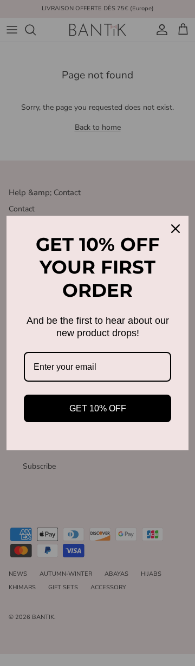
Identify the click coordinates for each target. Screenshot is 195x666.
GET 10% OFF (97, 408)
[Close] (175, 229)
